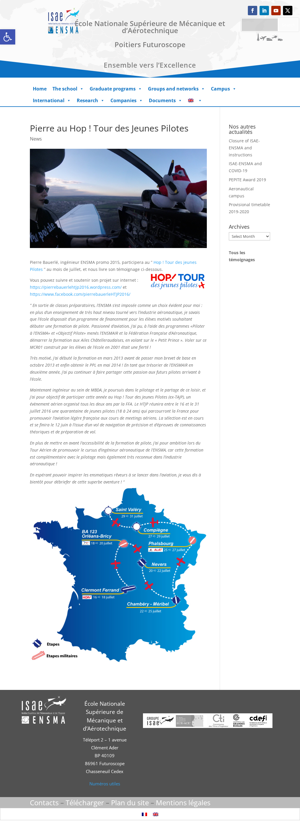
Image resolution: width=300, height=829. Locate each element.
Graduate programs (113, 89)
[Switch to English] (155, 814)
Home (40, 89)
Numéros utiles (104, 784)
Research (87, 100)
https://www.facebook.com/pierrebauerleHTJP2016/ (80, 294)
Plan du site (130, 802)
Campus (220, 89)
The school (64, 89)
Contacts (44, 802)
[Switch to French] (144, 814)
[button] (7, 37)
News (36, 139)
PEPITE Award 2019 (247, 179)
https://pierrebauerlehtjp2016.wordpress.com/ (76, 287)
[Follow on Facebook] (252, 10)
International (48, 100)
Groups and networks (173, 89)
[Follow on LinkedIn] (264, 10)
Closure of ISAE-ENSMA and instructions (244, 148)
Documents (162, 100)
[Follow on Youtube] (276, 10)
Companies (123, 100)
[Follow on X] (287, 10)
